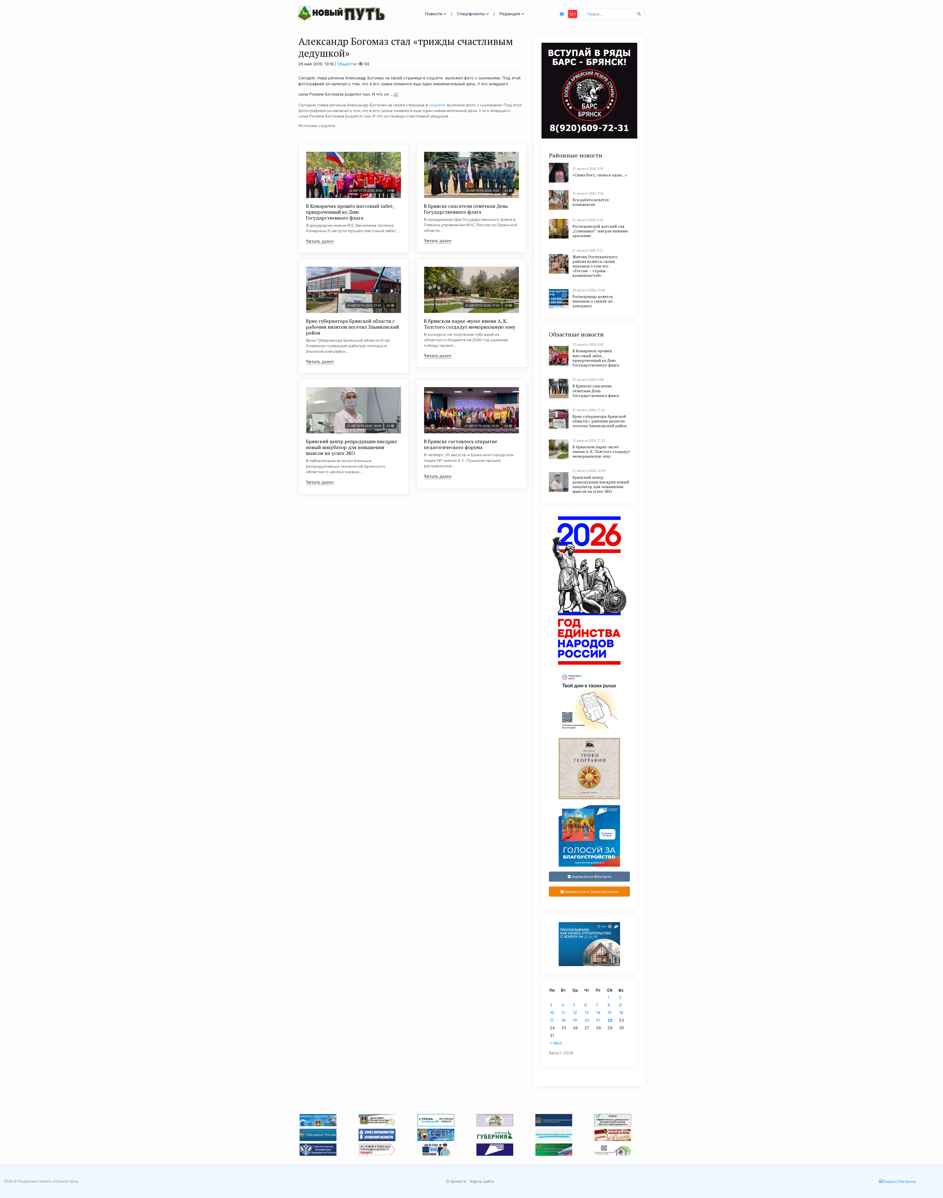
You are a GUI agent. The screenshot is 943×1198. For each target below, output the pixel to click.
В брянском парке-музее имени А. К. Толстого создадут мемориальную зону (469, 324)
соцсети (437, 105)
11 (563, 1012)
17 (552, 1020)
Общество (347, 63)
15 (610, 1012)
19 (575, 1020)
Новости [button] (434, 14)
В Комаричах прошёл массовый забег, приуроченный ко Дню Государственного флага (350, 212)
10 (552, 1012)
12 (575, 1012)
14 (598, 1012)
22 (610, 1020)
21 (598, 1020)
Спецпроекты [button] (471, 14)
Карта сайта (482, 1181)
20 (586, 1020)
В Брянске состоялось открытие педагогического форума (460, 444)
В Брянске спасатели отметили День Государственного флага (466, 209)
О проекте (456, 1181)
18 (563, 1020)
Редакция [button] (509, 14)
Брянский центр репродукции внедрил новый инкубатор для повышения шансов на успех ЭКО (351, 447)
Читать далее (320, 241)
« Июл (556, 1043)
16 (621, 1012)
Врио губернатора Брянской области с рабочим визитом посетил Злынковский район (352, 327)
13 (586, 1012)
